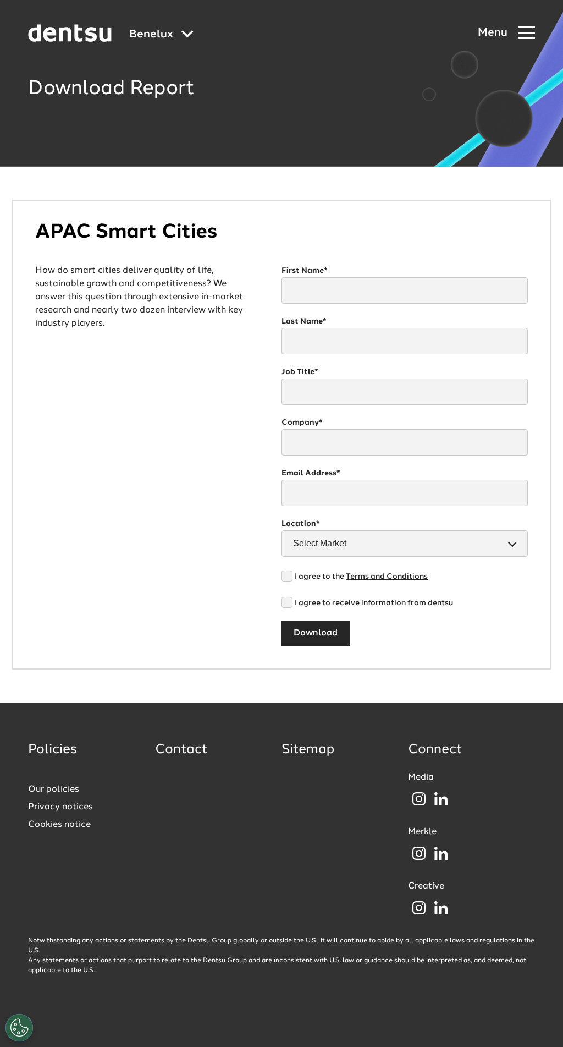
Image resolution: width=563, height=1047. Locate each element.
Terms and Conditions (387, 576)
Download (316, 633)
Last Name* (304, 321)
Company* (302, 422)
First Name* (305, 271)
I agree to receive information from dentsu (374, 603)
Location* (301, 524)
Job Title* (300, 372)
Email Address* (311, 473)
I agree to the (361, 576)
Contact (181, 750)
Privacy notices (60, 807)
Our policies (53, 789)
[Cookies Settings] (19, 1027)
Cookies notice (59, 824)
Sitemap (308, 750)
